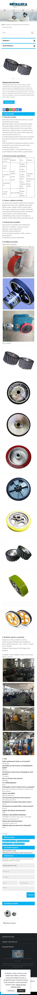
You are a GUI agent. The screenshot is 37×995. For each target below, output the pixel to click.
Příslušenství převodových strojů (13, 852)
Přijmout (21, 990)
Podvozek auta (28, 852)
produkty (8, 24)
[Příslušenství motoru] (10, 914)
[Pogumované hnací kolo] (18, 66)
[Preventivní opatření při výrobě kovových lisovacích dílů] (17, 953)
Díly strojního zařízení (16, 24)
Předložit (30, 895)
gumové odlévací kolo (9, 841)
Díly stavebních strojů (9, 850)
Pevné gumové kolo (23, 841)
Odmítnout (11, 990)
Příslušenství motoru (9, 923)
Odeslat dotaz (9, 102)
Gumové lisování (8, 844)
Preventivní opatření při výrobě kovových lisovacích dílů (17, 958)
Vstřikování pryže (19, 844)
